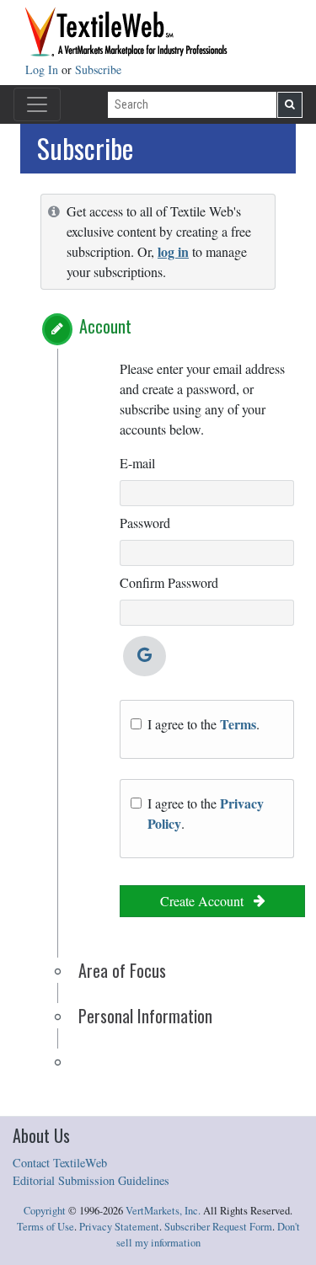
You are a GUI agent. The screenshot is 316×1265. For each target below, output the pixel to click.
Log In (43, 69)
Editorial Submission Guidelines (91, 1180)
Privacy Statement (119, 1227)
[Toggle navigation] (37, 104)
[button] (57, 329)
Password (145, 522)
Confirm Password (169, 582)
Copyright (45, 1211)
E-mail (137, 463)
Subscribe (98, 69)
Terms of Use (45, 1227)
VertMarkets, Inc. (163, 1211)
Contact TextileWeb (60, 1163)
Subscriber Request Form (218, 1227)
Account (105, 326)
